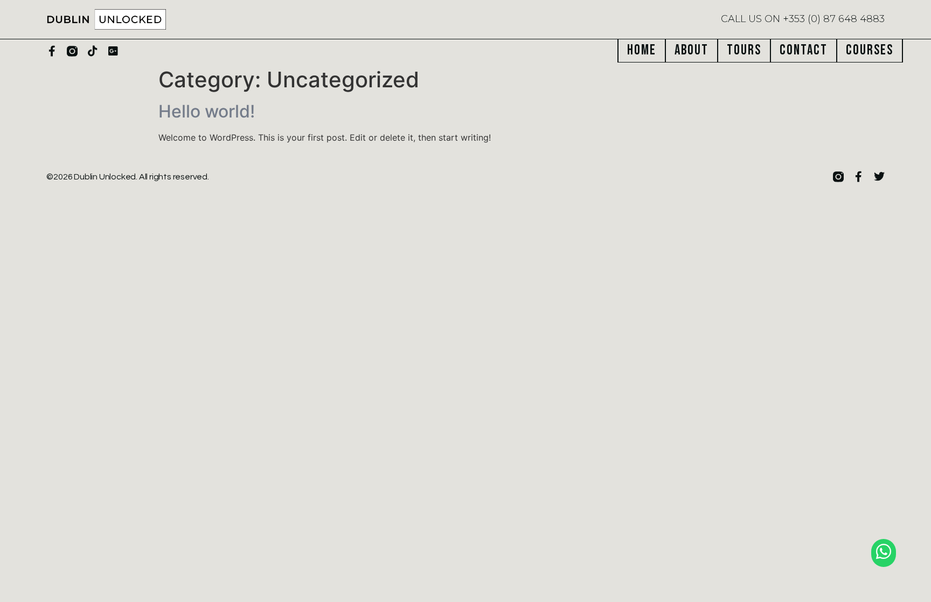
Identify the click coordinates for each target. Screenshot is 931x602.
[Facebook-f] (51, 51)
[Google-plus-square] (113, 51)
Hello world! (206, 111)
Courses (869, 50)
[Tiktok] (92, 51)
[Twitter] (879, 176)
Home (641, 50)
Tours (744, 50)
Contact (804, 50)
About (691, 50)
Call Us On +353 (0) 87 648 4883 (803, 19)
